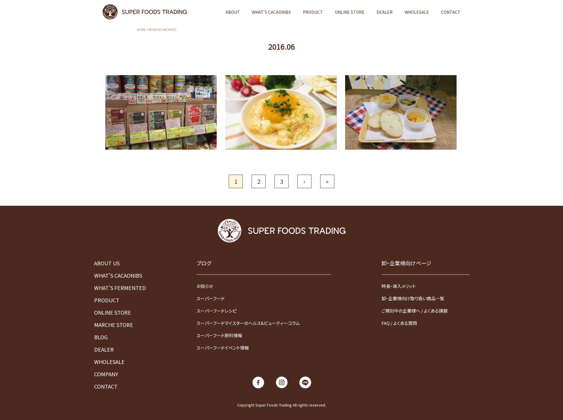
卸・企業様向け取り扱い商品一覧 (412, 298)
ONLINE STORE (349, 12)
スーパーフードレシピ (216, 311)
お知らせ (204, 286)
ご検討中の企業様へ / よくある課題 (414, 311)
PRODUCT (313, 12)
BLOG (101, 337)
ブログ (203, 263)
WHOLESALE (417, 12)
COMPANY (106, 374)
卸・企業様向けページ (406, 263)
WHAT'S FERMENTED (120, 287)
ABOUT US (107, 263)
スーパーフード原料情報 (219, 335)
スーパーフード (210, 298)
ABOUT (232, 12)
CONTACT (450, 12)
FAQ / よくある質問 (399, 323)
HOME (141, 29)
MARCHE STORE (113, 324)
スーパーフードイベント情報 (222, 348)
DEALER (385, 12)
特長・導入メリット (398, 286)
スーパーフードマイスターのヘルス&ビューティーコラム (248, 323)
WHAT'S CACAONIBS (271, 12)
